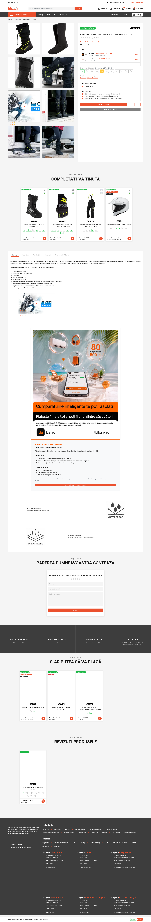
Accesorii (57, 846)
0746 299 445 (83, 890)
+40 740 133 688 (50, 890)
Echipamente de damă (120, 843)
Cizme (34, 19)
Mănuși (83, 843)
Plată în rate (82, 832)
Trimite (75, 610)
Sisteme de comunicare (61, 843)
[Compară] (137, 104)
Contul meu (45, 829)
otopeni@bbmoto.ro (85, 867)
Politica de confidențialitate (50, 832)
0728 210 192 (117, 864)
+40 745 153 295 (16, 844)
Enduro (134, 843)
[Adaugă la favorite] (131, 104)
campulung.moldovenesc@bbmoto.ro (124, 867)
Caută (78, 8)
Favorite (67, 829)
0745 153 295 (49, 864)
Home (10, 19)
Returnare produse (95, 829)
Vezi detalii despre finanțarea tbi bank (75, 485)
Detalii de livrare (103, 104)
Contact (104, 832)
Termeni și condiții (111, 829)
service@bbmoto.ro (85, 893)
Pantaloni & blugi (95, 843)
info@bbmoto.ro (50, 867)
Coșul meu (57, 829)
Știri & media (116, 832)
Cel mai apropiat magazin (116, 2)
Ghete (107, 843)
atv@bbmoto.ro (50, 893)
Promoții (114, 15)
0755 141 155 (83, 864)
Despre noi (94, 832)
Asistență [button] (138, 15)
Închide (133, 919)
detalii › (137, 54)
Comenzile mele (80, 829)
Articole (125, 15)
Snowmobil (26, 19)
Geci (74, 843)
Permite (139, 919)
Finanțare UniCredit (130, 832)
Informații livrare (69, 832)
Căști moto (45, 843)
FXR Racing (17, 19)
